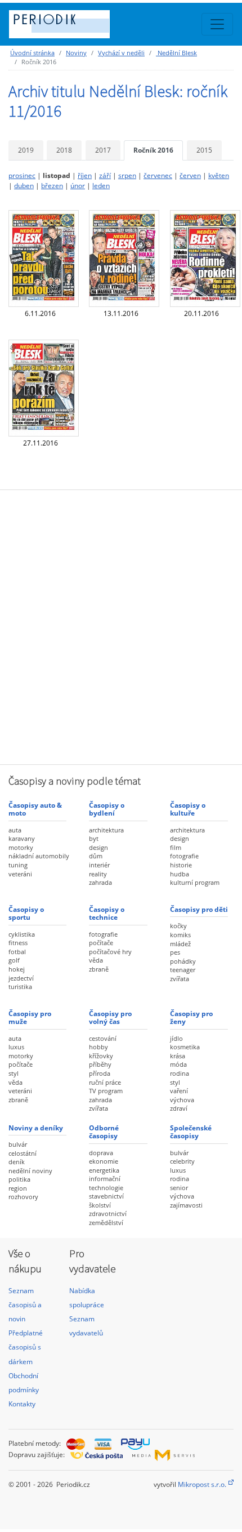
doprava (101, 1152)
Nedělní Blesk (176, 52)
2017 (103, 150)
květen (218, 175)
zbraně (99, 969)
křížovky (101, 1056)
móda (178, 1064)
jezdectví (21, 978)
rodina (179, 1073)
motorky (20, 847)
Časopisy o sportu (26, 913)
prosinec (21, 175)
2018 (64, 150)
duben (24, 185)
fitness (18, 942)
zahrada (100, 882)
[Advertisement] (121, 626)
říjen (85, 175)
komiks (180, 934)
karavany (21, 838)
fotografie (184, 856)
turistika (20, 986)
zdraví (178, 1108)
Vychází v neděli (121, 52)
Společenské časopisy (191, 1132)
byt (93, 838)
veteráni (20, 874)
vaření (179, 1090)
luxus (16, 1047)
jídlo (176, 1038)
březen (52, 185)
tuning (18, 865)
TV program (106, 1090)
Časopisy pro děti (199, 909)
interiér (99, 865)
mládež (180, 943)
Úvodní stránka (32, 52)
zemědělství (106, 1222)
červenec (158, 175)
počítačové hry (110, 951)
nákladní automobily (38, 856)
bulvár (17, 1144)
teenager (182, 969)
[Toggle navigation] (217, 24)
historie (181, 865)
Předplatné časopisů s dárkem (25, 1347)
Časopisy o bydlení (106, 809)
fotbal (17, 951)
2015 (204, 150)
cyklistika (21, 934)
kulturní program (194, 882)
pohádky (183, 961)
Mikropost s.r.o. (202, 1484)
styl (13, 1073)
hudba (179, 874)
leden (101, 185)
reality (98, 874)
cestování (102, 1038)
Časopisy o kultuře (187, 809)
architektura (106, 830)
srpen (127, 175)
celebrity (182, 1161)
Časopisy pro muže (29, 1017)
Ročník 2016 (153, 150)
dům (95, 856)
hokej (16, 969)
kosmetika (185, 1047)
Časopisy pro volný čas (110, 1017)
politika (19, 1179)
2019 (26, 150)
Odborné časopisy (104, 1132)
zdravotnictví (108, 1213)
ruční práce (105, 1082)
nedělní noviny (30, 1170)
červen (190, 175)
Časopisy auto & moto (35, 809)
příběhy (100, 1064)
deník (16, 1161)
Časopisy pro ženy (191, 1017)
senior (179, 1187)
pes (175, 952)
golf (14, 960)
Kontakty (21, 1404)
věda (96, 960)
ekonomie (103, 1161)
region (17, 1188)
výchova (182, 1099)
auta (14, 830)
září (105, 175)
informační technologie (106, 1183)
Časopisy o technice (106, 913)
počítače (101, 942)
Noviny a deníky (35, 1128)
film (175, 847)
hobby (98, 1047)
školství (100, 1205)
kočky (178, 925)
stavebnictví (106, 1196)
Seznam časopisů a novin (25, 1305)
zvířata (179, 978)
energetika (104, 1170)
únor (77, 185)
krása (177, 1056)
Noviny (76, 52)
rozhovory (23, 1196)
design (98, 847)
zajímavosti (186, 1205)
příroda (99, 1073)
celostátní (22, 1153)
